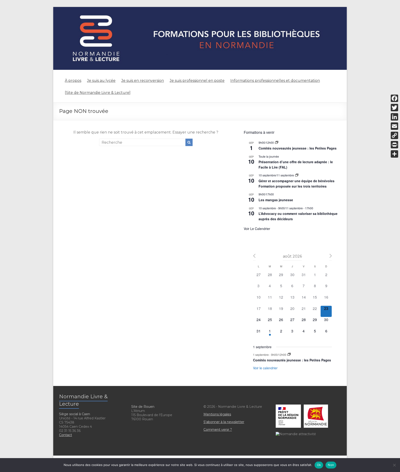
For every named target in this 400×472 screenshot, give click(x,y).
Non (331, 465)
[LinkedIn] (394, 116)
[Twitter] (394, 107)
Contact (65, 435)
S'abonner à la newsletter (223, 422)
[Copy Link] (394, 135)
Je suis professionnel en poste (197, 80)
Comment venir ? (217, 429)
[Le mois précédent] (330, 256)
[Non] (394, 465)
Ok (319, 465)
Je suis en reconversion (142, 80)
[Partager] (394, 154)
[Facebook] (394, 98)
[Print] (394, 144)
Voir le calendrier (257, 228)
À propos (73, 80)
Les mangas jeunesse (276, 200)
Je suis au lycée (101, 80)
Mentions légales (217, 414)
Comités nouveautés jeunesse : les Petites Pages (298, 148)
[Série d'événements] (276, 142)
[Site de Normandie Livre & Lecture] (98, 92)
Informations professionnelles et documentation (275, 80)
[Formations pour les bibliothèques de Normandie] (200, 9)
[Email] (394, 126)
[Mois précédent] (254, 256)
